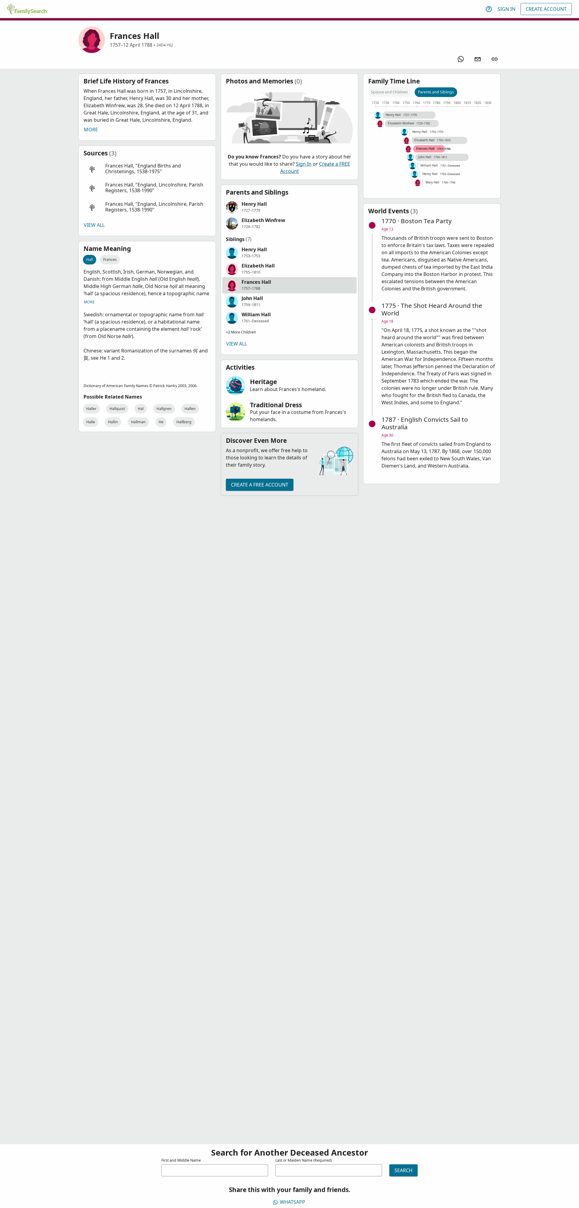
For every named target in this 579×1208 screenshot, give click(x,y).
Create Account (546, 9)
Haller (91, 408)
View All (94, 225)
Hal (141, 408)
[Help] (489, 9)
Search (403, 1170)
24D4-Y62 (165, 45)
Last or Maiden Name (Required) (303, 1160)
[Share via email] (478, 59)
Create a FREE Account (259, 484)
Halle (90, 421)
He (161, 421)
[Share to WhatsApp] (461, 59)
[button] (147, 168)
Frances (110, 259)
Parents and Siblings (436, 92)
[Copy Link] (495, 59)
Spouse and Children (389, 92)
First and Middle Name (181, 1160)
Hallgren (164, 408)
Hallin (113, 421)
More (91, 129)
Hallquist (117, 408)
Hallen (190, 408)
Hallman (138, 421)
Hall (89, 259)
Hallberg (183, 421)
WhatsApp (292, 1202)
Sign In (506, 9)
